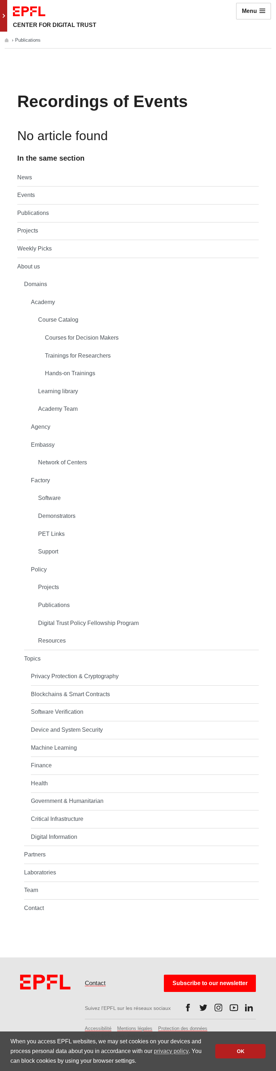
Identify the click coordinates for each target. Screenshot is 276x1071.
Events (26, 195)
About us (28, 266)
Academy (43, 302)
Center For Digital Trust (54, 25)
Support (48, 551)
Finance (41, 765)
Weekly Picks (34, 248)
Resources (52, 641)
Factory (40, 480)
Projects (27, 230)
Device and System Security (67, 730)
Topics (32, 659)
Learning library (58, 391)
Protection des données (182, 1028)
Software (49, 498)
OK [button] (240, 1051)
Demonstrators (56, 516)
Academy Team (58, 409)
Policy (39, 569)
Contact (34, 908)
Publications (33, 213)
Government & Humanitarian (67, 801)
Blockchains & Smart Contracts (70, 694)
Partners (35, 854)
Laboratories (40, 872)
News (24, 177)
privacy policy (171, 1051)
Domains (35, 284)
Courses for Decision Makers (82, 338)
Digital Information (54, 837)
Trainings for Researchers (78, 356)
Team (31, 890)
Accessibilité (98, 1028)
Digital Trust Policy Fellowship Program (88, 623)
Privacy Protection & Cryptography (75, 676)
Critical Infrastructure (57, 819)
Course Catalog (58, 320)
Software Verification (57, 712)
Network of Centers (62, 462)
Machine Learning (54, 748)
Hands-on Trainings (70, 373)
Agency (40, 427)
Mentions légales (134, 1028)
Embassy (43, 445)
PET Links (51, 534)
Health (39, 783)
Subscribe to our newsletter (210, 983)
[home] (7, 40)
